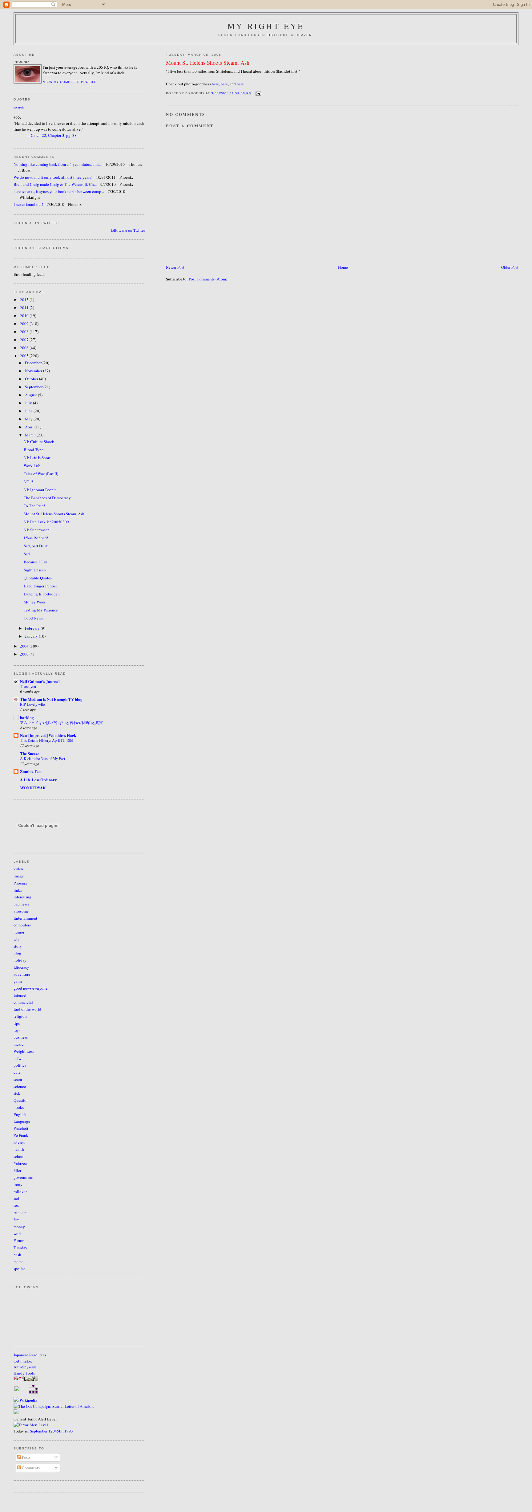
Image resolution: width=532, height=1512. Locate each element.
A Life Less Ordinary (38, 780)
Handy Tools (24, 1373)
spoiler (19, 1268)
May (29, 419)
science (20, 1086)
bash (17, 1254)
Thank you (28, 686)
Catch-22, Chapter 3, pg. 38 (54, 135)
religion (20, 1016)
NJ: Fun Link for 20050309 (46, 522)
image (19, 876)
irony (18, 1184)
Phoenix (20, 883)
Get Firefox (23, 1361)
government (24, 1177)
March (31, 435)
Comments (30, 1467)
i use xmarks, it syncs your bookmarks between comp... (59, 191)
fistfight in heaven (289, 35)
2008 (25, 331)
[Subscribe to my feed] (16, 1389)
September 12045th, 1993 (51, 1431)
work (18, 1233)
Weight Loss (24, 1051)
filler (17, 1170)
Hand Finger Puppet (40, 586)
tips (17, 1023)
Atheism (20, 1212)
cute (17, 1072)
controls (19, 107)
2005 (25, 355)
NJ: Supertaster (36, 530)
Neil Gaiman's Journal (40, 681)
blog (17, 953)
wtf (16, 939)
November (34, 371)
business (21, 1037)
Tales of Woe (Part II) (41, 473)
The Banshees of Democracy (47, 498)
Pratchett (21, 1128)
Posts (25, 1457)
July (29, 403)
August (31, 395)
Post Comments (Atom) (208, 279)
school (19, 1156)
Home (343, 267)
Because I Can (35, 562)
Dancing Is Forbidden (42, 594)
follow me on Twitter (128, 230)
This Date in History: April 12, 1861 (47, 740)
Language (22, 1121)
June (29, 411)
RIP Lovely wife (32, 704)
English (20, 1114)
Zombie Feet (31, 771)
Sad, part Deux (36, 546)
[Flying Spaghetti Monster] (26, 1379)
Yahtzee (20, 1163)
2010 (25, 315)
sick (17, 1093)
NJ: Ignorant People (40, 489)
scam (18, 1079)
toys (17, 1030)
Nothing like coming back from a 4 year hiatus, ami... (58, 164)
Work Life (32, 465)
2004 (25, 646)
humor (19, 932)
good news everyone (30, 988)
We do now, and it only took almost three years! (53, 177)
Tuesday (20, 1247)
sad (16, 1198)
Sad (27, 554)
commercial (23, 1002)
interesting (22, 897)
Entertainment (25, 918)
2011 (25, 307)
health (19, 1149)
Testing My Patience (41, 610)
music (18, 1044)
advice (19, 1142)
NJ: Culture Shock (39, 441)
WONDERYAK (33, 788)
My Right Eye (266, 26)
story (18, 946)
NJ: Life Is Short (37, 457)
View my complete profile (70, 82)
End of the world (27, 1009)
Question (21, 1100)
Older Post (509, 267)
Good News (33, 618)
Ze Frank (21, 1135)
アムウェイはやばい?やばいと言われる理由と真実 (61, 722)
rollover (20, 1191)
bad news (21, 904)
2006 (25, 347)
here (215, 84)
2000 (25, 654)
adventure (22, 974)
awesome (21, 911)
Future (19, 1240)
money (19, 1226)
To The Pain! (34, 506)
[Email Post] (257, 93)
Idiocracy (21, 967)
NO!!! (28, 481)
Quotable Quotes (38, 578)
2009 (25, 323)
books (19, 1107)
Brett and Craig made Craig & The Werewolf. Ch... (55, 184)
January (32, 636)
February (33, 628)
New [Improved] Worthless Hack (48, 735)
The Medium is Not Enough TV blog (51, 699)
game (18, 981)
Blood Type (33, 449)
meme (18, 1261)
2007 (25, 339)
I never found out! (28, 204)
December (33, 363)
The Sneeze (29, 753)
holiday (20, 960)
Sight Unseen (35, 570)
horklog (27, 717)
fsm (16, 1219)
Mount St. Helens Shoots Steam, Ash (207, 62)
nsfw (17, 1058)
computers (22, 925)
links (18, 890)
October (32, 379)
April (29, 427)
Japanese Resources (30, 1355)
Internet (20, 995)
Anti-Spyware (25, 1367)
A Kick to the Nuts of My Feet (42, 758)
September (34, 387)
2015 (25, 299)
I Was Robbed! (36, 538)
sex (16, 1205)
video (18, 869)
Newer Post (175, 267)
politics (20, 1065)
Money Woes (35, 602)
